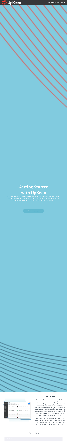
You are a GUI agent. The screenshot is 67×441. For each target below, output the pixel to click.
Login (58, 2)
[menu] (56, 2)
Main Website (52, 2)
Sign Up (63, 2)
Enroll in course (33, 211)
